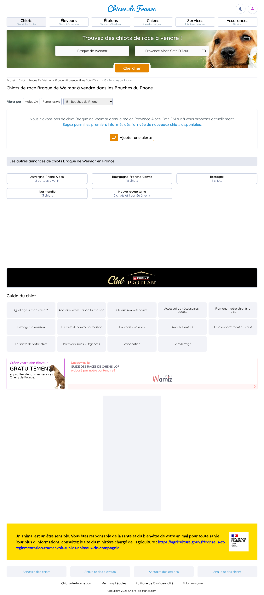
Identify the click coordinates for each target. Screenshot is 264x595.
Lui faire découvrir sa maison (81, 327)
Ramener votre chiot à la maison (232, 310)
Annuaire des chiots (36, 572)
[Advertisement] (132, 235)
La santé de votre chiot (31, 344)
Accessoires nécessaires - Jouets (182, 310)
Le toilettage (182, 344)
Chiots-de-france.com (76, 583)
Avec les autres (182, 327)
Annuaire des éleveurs (100, 572)
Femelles (51, 101)
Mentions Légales (113, 583)
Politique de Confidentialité (154, 583)
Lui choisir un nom (132, 327)
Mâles (31, 101)
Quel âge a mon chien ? (31, 310)
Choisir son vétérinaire (131, 310)
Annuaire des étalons (164, 572)
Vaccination (132, 344)
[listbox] (204, 51)
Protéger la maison (31, 327)
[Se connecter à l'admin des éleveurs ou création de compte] (252, 8)
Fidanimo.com (193, 583)
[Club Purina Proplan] (132, 277)
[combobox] (92, 51)
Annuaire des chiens (227, 572)
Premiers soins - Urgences (81, 344)
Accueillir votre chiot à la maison (81, 310)
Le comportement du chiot (233, 327)
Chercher (132, 68)
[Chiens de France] (132, 8)
